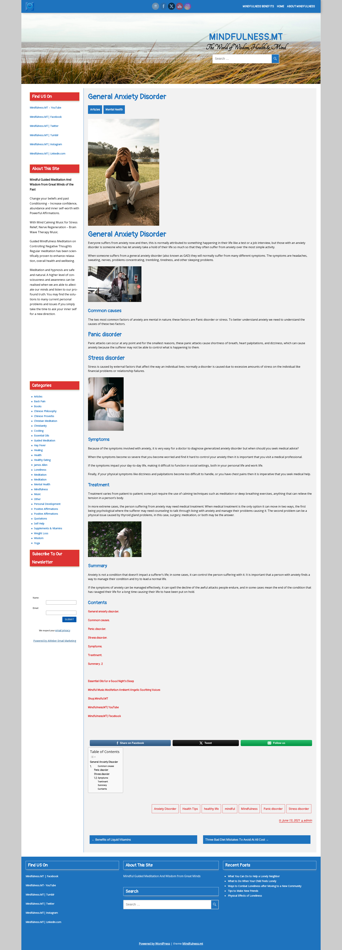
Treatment (103, 781)
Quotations (40, 518)
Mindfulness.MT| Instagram (46, 144)
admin (308, 820)
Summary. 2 (95, 664)
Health (38, 455)
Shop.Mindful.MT (98, 698)
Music (37, 494)
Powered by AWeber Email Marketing (54, 640)
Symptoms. (95, 646)
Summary (102, 785)
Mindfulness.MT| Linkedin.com (47, 153)
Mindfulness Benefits (258, 6)
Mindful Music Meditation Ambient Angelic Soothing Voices (124, 690)
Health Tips (190, 809)
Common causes (106, 766)
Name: (36, 598)
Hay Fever (40, 445)
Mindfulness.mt (192, 944)
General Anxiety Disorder (104, 762)
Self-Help (39, 523)
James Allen (40, 465)
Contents (102, 789)
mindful (230, 809)
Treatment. (95, 655)
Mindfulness (249, 809)
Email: (36, 608)
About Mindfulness (301, 6)
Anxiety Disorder (165, 809)
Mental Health (114, 109)
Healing (38, 450)
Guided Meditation (44, 440)
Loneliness (40, 469)
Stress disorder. (98, 638)
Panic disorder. (97, 629)
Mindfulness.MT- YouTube (41, 885)
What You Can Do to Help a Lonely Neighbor (254, 876)
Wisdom (38, 538)
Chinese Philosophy (45, 411)
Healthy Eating (42, 460)
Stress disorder (102, 774)
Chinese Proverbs (44, 416)
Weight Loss (41, 533)
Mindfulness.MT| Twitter (44, 126)
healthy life (211, 809)
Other (37, 499)
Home (280, 6)
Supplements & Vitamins (48, 528)
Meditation (40, 474)
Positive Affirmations (46, 509)
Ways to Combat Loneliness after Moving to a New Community (264, 886)
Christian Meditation (45, 421)
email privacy (62, 630)
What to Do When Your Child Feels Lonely (252, 881)
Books (38, 406)
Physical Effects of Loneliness (47, 374)
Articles (95, 109)
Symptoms (103, 777)
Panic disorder (101, 770)
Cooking (38, 430)
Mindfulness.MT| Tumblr (44, 135)
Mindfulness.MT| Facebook (104, 716)
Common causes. (99, 620)
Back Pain (39, 401)
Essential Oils (41, 435)
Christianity (40, 425)
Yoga (37, 543)
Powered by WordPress (154, 944)
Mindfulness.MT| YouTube (103, 707)
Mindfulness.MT (246, 37)
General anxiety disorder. (104, 611)
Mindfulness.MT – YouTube (45, 107)
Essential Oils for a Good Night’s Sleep (111, 681)
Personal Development (47, 504)
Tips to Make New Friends (45, 369)
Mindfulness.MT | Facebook (42, 876)
